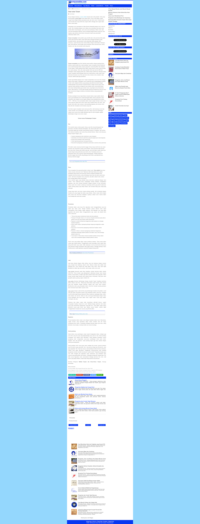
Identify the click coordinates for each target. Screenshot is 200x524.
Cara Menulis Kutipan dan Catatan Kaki (87, 502)
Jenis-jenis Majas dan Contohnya (86, 451)
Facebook (86, 374)
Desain (115, 117)
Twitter (93, 374)
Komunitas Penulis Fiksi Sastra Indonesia (99, 522)
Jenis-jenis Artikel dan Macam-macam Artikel (89, 480)
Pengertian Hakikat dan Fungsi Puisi (84, 387)
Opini (127, 120)
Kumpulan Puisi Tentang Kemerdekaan (87, 473)
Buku (125, 115)
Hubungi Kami (111, 33)
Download (121, 117)
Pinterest (79, 374)
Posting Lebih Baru (73, 425)
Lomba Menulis (120, 120)
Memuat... (110, 56)
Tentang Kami (111, 25)
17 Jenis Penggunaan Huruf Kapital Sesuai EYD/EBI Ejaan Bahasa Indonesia (122, 94)
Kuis (114, 120)
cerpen (110, 117)
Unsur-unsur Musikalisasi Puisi (116, 15)
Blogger (91, 517)
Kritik (110, 120)
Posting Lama (101, 425)
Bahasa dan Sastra (118, 115)
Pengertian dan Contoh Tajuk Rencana (85, 401)
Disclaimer (110, 29)
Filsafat (126, 117)
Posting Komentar (73, 420)
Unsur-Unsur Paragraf (80, 380)
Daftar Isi (110, 27)
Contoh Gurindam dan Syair (122, 105)
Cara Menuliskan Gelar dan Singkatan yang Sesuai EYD (91, 444)
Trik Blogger (112, 125)
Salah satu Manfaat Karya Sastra (83, 394)
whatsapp (99, 374)
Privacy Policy (111, 31)
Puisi (110, 123)
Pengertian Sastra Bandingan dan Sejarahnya (119, 17)
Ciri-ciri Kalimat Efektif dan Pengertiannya (88, 488)
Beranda (88, 425)
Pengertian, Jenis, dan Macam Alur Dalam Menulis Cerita (92, 458)
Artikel (110, 115)
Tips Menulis (124, 123)
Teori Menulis (116, 123)
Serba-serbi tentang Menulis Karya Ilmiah (86, 408)
